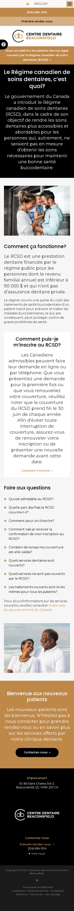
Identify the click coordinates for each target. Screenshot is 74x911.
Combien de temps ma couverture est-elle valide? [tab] (36, 549)
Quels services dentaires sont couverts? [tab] (31, 563)
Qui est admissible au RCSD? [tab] (31, 499)
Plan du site (36, 894)
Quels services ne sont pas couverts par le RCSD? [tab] (37, 576)
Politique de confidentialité (38, 887)
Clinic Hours (38, 853)
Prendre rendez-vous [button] (37, 21)
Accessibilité (57, 890)
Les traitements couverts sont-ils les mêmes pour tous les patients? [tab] (37, 589)
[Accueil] (37, 36)
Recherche (22, 894)
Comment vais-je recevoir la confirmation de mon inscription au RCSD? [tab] (36, 534)
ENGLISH (40, 4)
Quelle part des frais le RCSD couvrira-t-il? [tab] (31, 510)
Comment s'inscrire (35, 470)
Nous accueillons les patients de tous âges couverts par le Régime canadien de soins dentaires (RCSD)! (37, 55)
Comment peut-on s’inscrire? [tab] (31, 521)
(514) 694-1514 (37, 12)
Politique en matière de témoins (30, 890)
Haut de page (52, 894)
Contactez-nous (36, 752)
